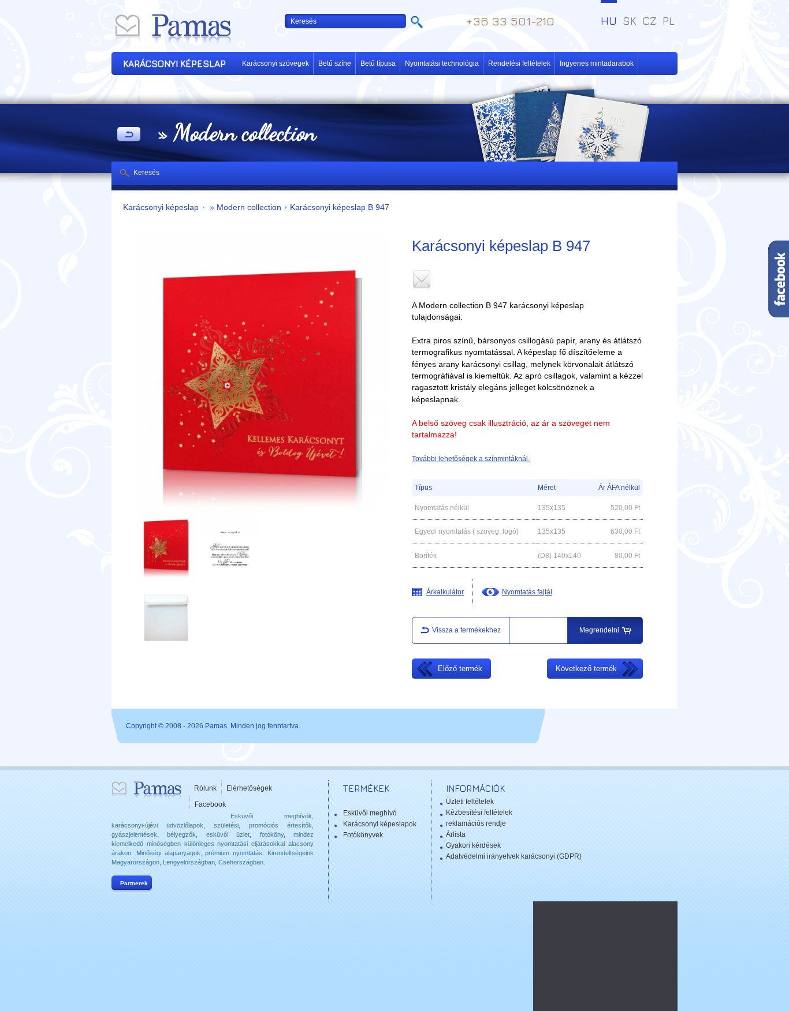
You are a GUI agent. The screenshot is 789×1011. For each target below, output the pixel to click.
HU (609, 20)
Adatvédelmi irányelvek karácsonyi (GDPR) (514, 856)
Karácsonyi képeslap (161, 207)
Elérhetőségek (249, 788)
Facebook (210, 804)
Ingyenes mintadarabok (597, 63)
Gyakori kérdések (473, 845)
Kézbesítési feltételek (479, 812)
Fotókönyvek (363, 835)
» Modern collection (244, 207)
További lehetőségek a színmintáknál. (471, 459)
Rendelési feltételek (519, 63)
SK (630, 20)
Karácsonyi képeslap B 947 (339, 207)
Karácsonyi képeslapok (379, 824)
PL (669, 20)
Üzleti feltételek (470, 801)
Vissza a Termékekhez (128, 135)
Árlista (456, 834)
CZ (649, 20)
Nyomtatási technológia (442, 63)
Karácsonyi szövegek (275, 63)
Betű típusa (378, 63)
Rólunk (205, 788)
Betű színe (334, 63)
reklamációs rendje (476, 823)
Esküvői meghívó (370, 813)
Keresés (146, 172)
